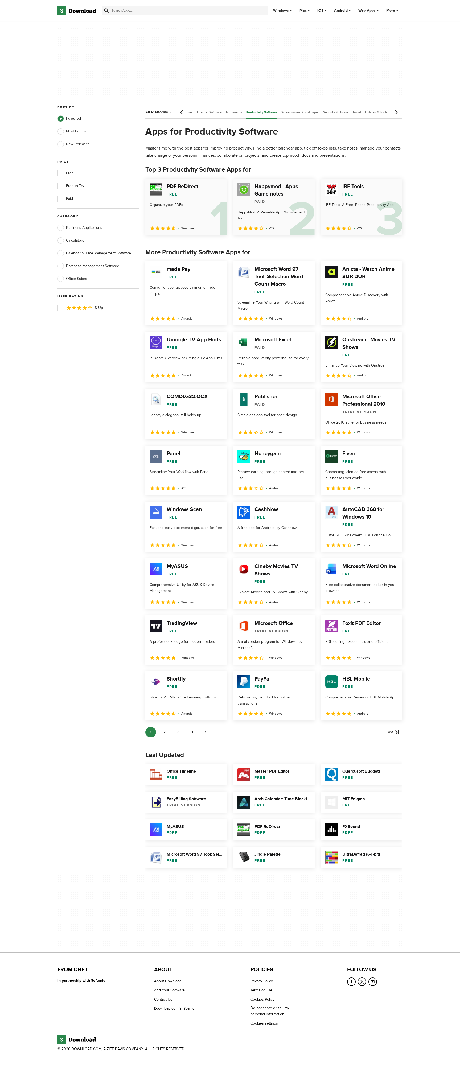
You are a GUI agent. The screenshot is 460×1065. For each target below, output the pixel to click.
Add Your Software (169, 990)
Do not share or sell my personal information (269, 1011)
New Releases (78, 144)
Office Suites (76, 278)
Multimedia (234, 112)
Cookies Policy (262, 999)
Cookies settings (264, 1023)
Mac (303, 11)
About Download (168, 981)
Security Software (335, 112)
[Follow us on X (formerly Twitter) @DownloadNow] (362, 981)
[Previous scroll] (181, 112)
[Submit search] (106, 10)
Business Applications (84, 227)
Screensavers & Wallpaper (300, 112)
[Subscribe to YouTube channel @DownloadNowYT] (372, 981)
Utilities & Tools (376, 112)
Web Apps (367, 11)
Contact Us (163, 999)
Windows (281, 11)
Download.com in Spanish (175, 1008)
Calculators (75, 240)
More (390, 10)
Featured (73, 118)
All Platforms (156, 112)
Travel (356, 112)
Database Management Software (92, 266)
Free (70, 173)
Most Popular (77, 131)
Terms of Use (261, 990)
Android (341, 11)
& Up (99, 307)
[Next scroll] (396, 112)
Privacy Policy (261, 981)
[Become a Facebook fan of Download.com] (351, 981)
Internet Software (209, 112)
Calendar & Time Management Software (98, 253)
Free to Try (75, 186)
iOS (320, 11)
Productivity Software (261, 112)
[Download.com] (77, 10)
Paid (69, 198)
